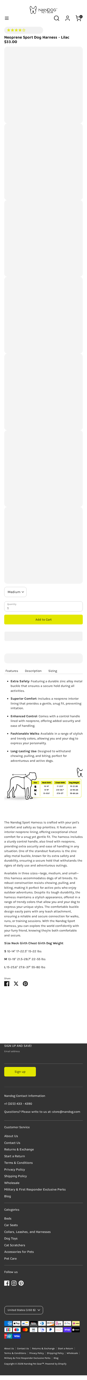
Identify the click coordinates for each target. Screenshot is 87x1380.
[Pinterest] (21, 1283)
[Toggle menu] (7, 18)
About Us (11, 1136)
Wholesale (11, 1183)
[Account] (67, 16)
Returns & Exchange (19, 1149)
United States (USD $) (22, 1310)
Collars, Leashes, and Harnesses (27, 1232)
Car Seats (11, 1225)
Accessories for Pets (19, 1251)
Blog (7, 1196)
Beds (7, 1218)
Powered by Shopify (55, 1363)
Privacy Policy (14, 1169)
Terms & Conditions (18, 1162)
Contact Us (12, 1143)
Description (33, 671)
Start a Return (14, 1156)
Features (11, 671)
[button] (16, 30)
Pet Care (10, 1258)
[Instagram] (13, 1283)
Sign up (20, 1072)
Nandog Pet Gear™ (34, 1363)
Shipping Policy (15, 1176)
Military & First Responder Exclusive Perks (35, 1189)
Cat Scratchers (14, 1245)
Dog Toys (11, 1238)
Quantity (11, 604)
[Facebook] (6, 1283)
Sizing (52, 671)
